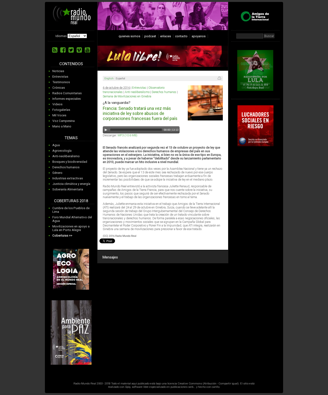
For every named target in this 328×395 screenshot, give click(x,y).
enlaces (165, 36)
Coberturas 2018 (71, 201)
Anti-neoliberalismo (66, 156)
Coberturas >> (62, 235)
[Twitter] (71, 50)
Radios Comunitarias (67, 93)
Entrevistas (60, 76)
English (109, 78)
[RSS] (54, 50)
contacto (181, 36)
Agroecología (62, 150)
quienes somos (129, 36)
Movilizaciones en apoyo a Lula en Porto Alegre (71, 228)
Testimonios (61, 82)
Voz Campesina (63, 121)
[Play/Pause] (106, 130)
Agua (56, 145)
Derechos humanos (65, 167)
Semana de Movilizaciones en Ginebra (127, 96)
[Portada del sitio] (72, 22)
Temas (71, 138)
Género (57, 173)
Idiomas (61, 36)
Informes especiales (66, 98)
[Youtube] (87, 50)
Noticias (58, 71)
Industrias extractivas (67, 178)
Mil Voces (59, 115)
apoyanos (199, 36)
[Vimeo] (79, 50)
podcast (150, 36)
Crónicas (58, 87)
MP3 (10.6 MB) (127, 135)
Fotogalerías (61, 110)
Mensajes (110, 257)
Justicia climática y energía (71, 184)
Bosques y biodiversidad (69, 161)
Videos (57, 104)
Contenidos (71, 64)
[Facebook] (63, 50)
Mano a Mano (61, 126)
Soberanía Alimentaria (67, 189)
